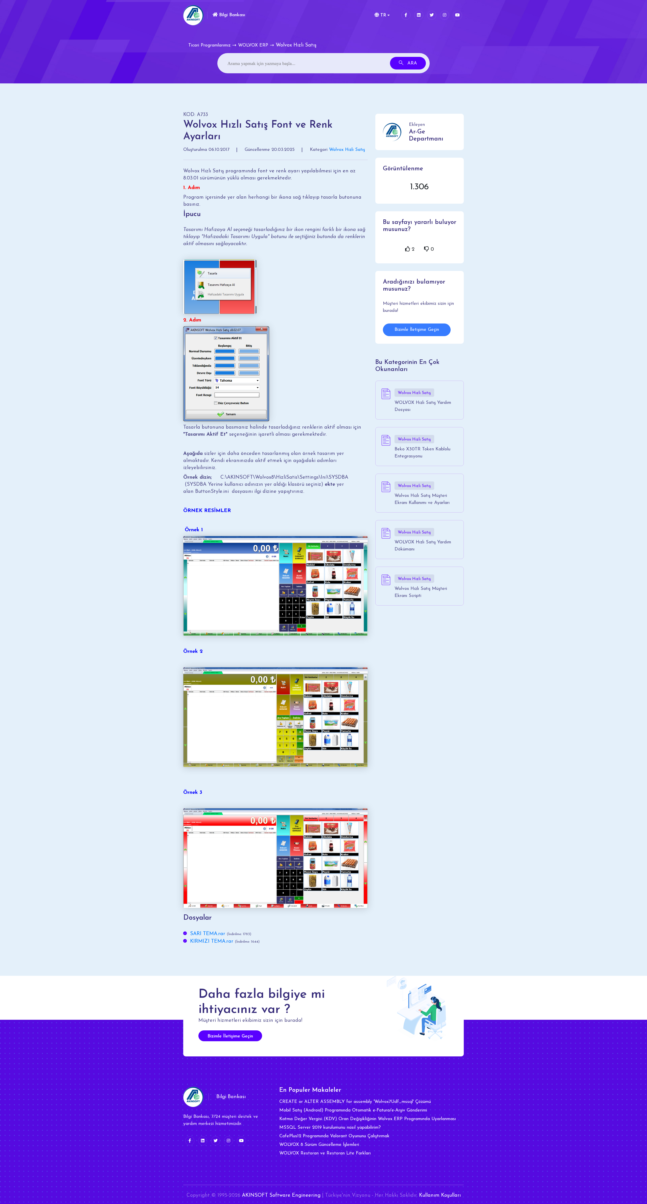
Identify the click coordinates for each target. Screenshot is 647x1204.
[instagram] (444, 15)
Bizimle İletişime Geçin (417, 330)
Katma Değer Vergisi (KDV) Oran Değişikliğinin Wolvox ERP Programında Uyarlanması (367, 1119)
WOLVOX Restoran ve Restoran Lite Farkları (325, 1153)
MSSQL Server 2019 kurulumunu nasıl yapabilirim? (330, 1127)
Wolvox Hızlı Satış (347, 150)
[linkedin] (418, 15)
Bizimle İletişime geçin (230, 1036)
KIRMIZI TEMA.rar (211, 941)
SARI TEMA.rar (207, 933)
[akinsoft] (193, 1097)
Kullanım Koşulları (440, 1195)
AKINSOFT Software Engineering (281, 1195)
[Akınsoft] (193, 15)
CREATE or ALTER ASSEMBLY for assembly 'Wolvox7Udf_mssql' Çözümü (355, 1102)
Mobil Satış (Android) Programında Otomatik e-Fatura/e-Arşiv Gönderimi (353, 1110)
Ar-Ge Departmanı (426, 135)
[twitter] (431, 15)
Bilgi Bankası (231, 15)
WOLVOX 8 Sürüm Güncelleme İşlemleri (319, 1145)
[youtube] (457, 15)
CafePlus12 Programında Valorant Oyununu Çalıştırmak (334, 1136)
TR (382, 15)
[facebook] (405, 15)
